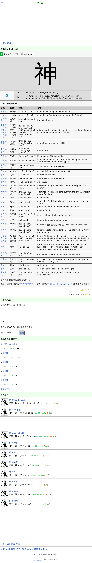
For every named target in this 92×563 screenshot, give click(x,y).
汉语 (9, 43)
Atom (30, 549)
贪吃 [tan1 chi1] (10, 344)
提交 (22, 333)
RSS (24, 549)
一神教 (4, 112)
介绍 (8, 549)
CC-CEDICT (27, 284)
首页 (3, 43)
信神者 (4, 182)
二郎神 (4, 156)
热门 (18, 549)
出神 (3, 269)
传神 (3, 198)
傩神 (3, 202)
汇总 (8, 544)
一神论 (4, 115)
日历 (3, 544)
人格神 (4, 171)
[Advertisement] (46, 23)
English (43, 549)
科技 (18, 544)
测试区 (6, 353)
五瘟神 (4, 161)
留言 (36, 549)
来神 (3, 175)
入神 (3, 220)
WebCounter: (38, 560)
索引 (13, 549)
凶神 (3, 210)
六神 (3, 247)
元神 (3, 207)
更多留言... (6, 389)
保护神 (4, 178)
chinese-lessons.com (59, 284)
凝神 (3, 265)
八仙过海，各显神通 (4, 238)
